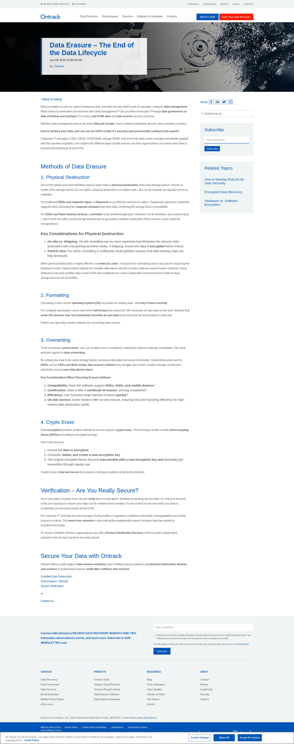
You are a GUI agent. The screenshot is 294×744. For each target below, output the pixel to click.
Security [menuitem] (204, 694)
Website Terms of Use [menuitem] (51, 727)
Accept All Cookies (250, 737)
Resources (209, 4)
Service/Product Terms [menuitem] (51, 730)
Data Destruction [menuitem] (50, 684)
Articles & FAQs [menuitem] (156, 694)
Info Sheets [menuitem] (153, 699)
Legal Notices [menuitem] (117, 727)
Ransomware (110, 16)
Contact (248, 4)
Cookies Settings (200, 737)
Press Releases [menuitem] (156, 684)
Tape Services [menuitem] (48, 689)
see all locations (147, 717)
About (236, 4)
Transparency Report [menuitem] (137, 727)
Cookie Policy (31, 740)
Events (224, 4)
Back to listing (52, 99)
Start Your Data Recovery (236, 16)
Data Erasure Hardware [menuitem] (107, 699)
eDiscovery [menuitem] (47, 704)
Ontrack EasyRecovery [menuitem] (107, 684)
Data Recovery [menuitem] (49, 679)
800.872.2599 (207, 16)
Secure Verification (52, 586)
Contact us (47, 601)
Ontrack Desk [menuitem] (102, 679)
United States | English (56, 4)
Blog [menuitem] (149, 679)
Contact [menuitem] (204, 679)
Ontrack (63, 581)
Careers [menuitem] (204, 699)
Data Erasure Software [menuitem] (106, 694)
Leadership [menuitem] (206, 689)
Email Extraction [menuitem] (50, 694)
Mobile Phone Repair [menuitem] (52, 699)
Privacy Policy (242, 644)
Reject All (224, 737)
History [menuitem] (204, 684)
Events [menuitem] (151, 704)
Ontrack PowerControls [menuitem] (107, 689)
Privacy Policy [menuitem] (71, 727)
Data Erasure (49, 581)
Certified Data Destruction (56, 576)
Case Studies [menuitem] (154, 689)
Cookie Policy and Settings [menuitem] (94, 727)
